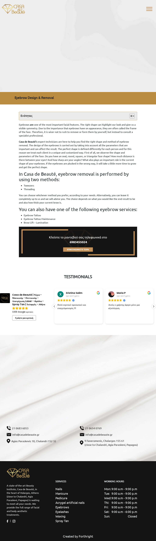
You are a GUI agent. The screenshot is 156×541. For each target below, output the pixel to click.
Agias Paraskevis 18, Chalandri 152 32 (33, 441)
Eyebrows (62, 507)
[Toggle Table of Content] (130, 116)
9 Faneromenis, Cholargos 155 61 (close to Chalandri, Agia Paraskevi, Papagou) (111, 442)
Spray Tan (62, 521)
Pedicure (61, 498)
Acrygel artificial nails (70, 502)
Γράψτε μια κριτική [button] (24, 317)
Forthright (86, 536)
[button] (153, 306)
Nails (58, 489)
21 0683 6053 (20, 428)
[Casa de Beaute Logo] (13, 9)
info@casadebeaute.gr (25, 434)
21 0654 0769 (93, 428)
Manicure (61, 493)
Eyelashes (62, 512)
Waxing (60, 516)
